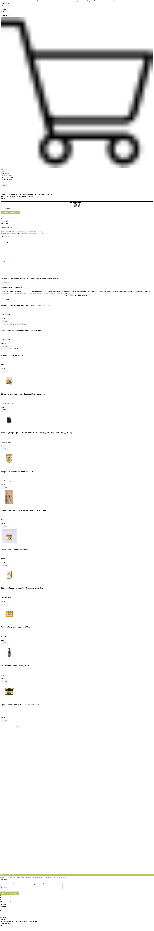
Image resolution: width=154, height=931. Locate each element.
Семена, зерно (5, 314)
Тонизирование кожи (28, 194)
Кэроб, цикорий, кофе (7, 481)
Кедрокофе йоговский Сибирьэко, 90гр (17, 472)
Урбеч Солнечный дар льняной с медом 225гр (20, 705)
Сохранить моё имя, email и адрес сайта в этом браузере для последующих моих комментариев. (30, 278)
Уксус (2, 675)
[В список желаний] (8, 302)
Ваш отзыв (5, 242)
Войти (87, 1)
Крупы (3, 364)
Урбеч (3, 558)
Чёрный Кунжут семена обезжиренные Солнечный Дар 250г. (25, 305)
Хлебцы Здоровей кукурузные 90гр (15, 627)
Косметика (9, 194)
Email (3, 269)
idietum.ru (31, 293)
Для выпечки (5, 519)
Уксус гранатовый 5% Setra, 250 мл (15, 666)
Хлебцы (3, 636)
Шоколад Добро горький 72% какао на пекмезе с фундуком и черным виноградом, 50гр (36, 433)
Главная (3, 194)
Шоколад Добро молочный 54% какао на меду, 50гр (22, 588)
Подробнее (3, 879)
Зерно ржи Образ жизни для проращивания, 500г (21, 330)
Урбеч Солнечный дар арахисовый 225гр (17, 549)
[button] (8, 923)
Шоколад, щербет (6, 442)
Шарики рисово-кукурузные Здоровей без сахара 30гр (23, 394)
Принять (10, 879)
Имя (3, 261)
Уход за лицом (17, 194)
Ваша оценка (5, 236)
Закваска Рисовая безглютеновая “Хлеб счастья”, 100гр (24, 510)
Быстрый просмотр (3, 302)
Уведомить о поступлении (11, 212)
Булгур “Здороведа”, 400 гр (12, 355)
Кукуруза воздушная (7, 403)
